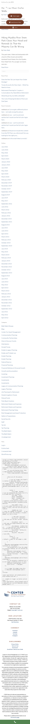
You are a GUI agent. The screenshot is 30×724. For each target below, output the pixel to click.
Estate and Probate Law (8, 353)
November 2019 (6, 186)
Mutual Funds (5, 398)
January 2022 (5, 162)
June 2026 (4, 150)
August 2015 (5, 225)
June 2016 (4, 207)
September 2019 (6, 192)
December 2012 (6, 300)
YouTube (15, 634)
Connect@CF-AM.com (19, 3)
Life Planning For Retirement (10, 392)
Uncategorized (6, 437)
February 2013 (6, 294)
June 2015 (4, 231)
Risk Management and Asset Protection (13, 413)
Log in (3, 445)
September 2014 (6, 246)
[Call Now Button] (15, 722)
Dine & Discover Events (8, 341)
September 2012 (6, 309)
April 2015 (4, 234)
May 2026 (4, 153)
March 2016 (5, 210)
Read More (4, 67)
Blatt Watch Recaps (7, 326)
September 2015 (6, 222)
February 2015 (6, 240)
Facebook (15, 630)
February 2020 (6, 180)
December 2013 (6, 264)
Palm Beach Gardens (7, 401)
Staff (2, 422)
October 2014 (5, 243)
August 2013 (5, 276)
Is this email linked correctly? (18, 138)
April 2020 (4, 174)
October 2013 (5, 270)
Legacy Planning (6, 389)
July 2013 (4, 279)
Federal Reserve (6, 362)
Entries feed (5, 448)
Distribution (5, 344)
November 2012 (6, 303)
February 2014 (6, 258)
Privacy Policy (15, 644)
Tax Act (3, 425)
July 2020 (4, 168)
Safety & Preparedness (8, 416)
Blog (2, 329)
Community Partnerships (9, 338)
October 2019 (5, 189)
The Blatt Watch (6, 431)
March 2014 (5, 255)
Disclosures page (15, 717)
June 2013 (4, 282)
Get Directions (15, 622)
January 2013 (5, 297)
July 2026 (4, 147)
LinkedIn (15, 632)
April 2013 (4, 288)
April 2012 (4, 318)
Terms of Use (15, 646)
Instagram (15, 635)
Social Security (5, 419)
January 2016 (5, 216)
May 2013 (4, 285)
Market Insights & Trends (9, 395)
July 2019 (4, 198)
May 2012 (4, 315)
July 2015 (4, 228)
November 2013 (6, 267)
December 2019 (6, 183)
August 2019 (5, 195)
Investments (5, 380)
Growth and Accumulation (9, 371)
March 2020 (5, 177)
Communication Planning (9, 335)
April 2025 (4, 156)
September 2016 (6, 204)
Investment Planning (7, 377)
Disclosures (15, 647)
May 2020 (4, 171)
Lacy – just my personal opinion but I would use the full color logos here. (14, 117)
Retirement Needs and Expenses (11, 404)
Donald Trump (5, 347)
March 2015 (5, 237)
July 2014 (4, 249)
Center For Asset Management (10, 332)
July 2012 (4, 312)
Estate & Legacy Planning (9, 350)
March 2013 (5, 291)
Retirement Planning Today (9, 410)
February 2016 (6, 213)
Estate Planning (6, 356)
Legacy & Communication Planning (12, 386)
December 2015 (6, 219)
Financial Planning (7, 365)
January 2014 (5, 261)
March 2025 (5, 159)
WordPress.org (6, 454)
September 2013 (6, 273)
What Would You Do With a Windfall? (13, 96)
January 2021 (5, 165)
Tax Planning (5, 428)
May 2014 (4, 252)
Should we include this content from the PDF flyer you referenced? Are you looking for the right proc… (14, 133)
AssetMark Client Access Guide (15, 649)
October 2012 (5, 306)
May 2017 (4, 201)
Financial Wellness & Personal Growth (13, 368)
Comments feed (6, 451)
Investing (4, 374)
